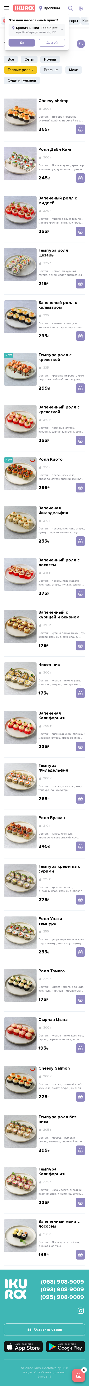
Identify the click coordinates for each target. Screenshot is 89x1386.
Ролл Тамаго (51, 971)
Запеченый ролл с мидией (57, 200)
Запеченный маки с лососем (59, 1224)
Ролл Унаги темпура (50, 921)
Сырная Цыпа (53, 1020)
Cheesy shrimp (53, 101)
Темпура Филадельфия (53, 768)
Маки (73, 70)
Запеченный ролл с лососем (59, 562)
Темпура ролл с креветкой (54, 357)
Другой (52, 42)
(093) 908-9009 (62, 1289)
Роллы (50, 59)
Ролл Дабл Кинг (55, 149)
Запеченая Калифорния (51, 715)
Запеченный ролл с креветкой (59, 409)
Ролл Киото (50, 459)
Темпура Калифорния (51, 1171)
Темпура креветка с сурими (59, 868)
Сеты (29, 59)
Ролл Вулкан (51, 818)
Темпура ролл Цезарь (53, 252)
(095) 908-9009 (62, 1297)
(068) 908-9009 (62, 1282)
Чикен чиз (49, 665)
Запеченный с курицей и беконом (59, 614)
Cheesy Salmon (54, 1068)
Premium (51, 70)
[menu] (6, 8)
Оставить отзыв (48, 1329)
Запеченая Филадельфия (53, 510)
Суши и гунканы (22, 80)
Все (11, 59)
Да (22, 42)
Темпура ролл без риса (57, 1119)
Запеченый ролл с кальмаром (57, 305)
